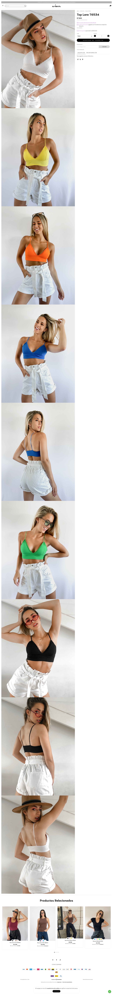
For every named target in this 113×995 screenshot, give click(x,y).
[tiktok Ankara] (60, 960)
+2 (45, 940)
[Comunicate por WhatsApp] (109, 991)
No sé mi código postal (80, 49)
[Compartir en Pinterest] (83, 59)
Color (78, 33)
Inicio (78, 11)
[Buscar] (25, 6)
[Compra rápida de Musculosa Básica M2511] (70, 935)
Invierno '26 (82, 11)
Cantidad (95, 33)
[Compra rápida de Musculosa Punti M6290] (15, 937)
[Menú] (3, 6)
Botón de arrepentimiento (67, 982)
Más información (91, 52)
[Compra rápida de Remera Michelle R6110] (98, 936)
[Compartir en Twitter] (80, 59)
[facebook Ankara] (56, 960)
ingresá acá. (59, 982)
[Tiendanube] (56, 979)
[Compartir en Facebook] (78, 59)
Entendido (56, 991)
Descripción (81, 52)
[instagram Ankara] (53, 960)
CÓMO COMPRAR (56, 964)
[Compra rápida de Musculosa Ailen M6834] (42, 937)
